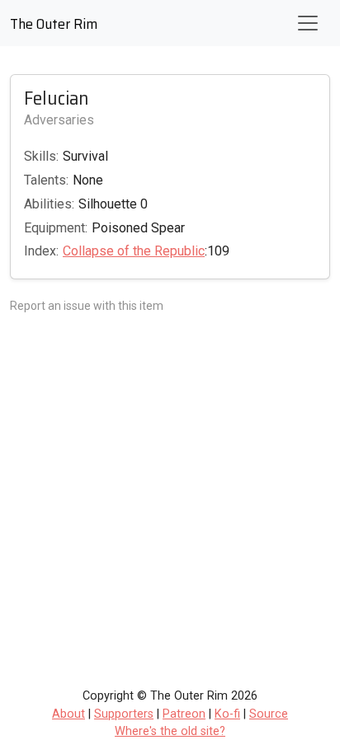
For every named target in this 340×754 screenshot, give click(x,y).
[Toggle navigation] (308, 23)
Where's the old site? (170, 731)
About (68, 714)
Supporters (123, 714)
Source (268, 714)
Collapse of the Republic (134, 251)
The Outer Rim (53, 23)
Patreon (184, 714)
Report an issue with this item (86, 305)
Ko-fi (227, 714)
